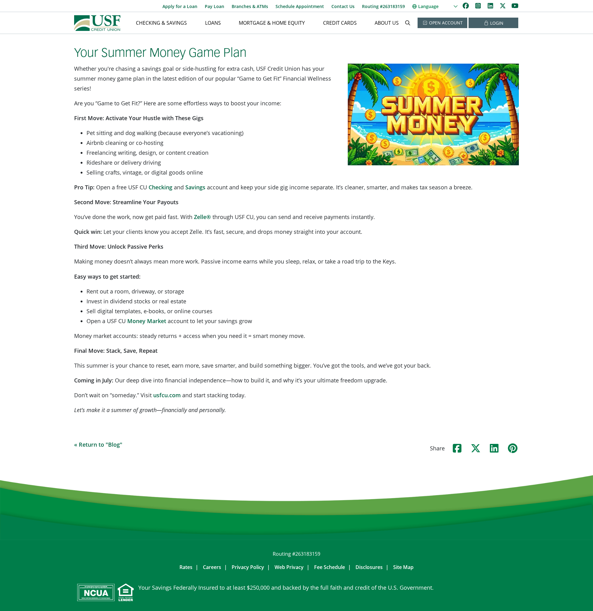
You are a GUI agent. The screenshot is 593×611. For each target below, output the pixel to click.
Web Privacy (289, 567)
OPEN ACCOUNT (445, 23)
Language (428, 6)
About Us (387, 22)
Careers (212, 567)
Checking (160, 187)
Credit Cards (340, 22)
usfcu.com (167, 395)
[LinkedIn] (491, 6)
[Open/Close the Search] (408, 23)
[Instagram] (478, 6)
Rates (185, 567)
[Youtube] (515, 6)
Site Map (403, 567)
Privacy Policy (248, 567)
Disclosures (369, 567)
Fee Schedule (329, 567)
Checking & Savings (161, 22)
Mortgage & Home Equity (272, 22)
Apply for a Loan (179, 6)
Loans (213, 22)
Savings (195, 187)
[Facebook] (466, 6)
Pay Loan (214, 6)
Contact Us (343, 6)
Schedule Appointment (299, 6)
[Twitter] (503, 6)
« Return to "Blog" (98, 444)
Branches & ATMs (250, 6)
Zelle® (202, 217)
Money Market (146, 321)
